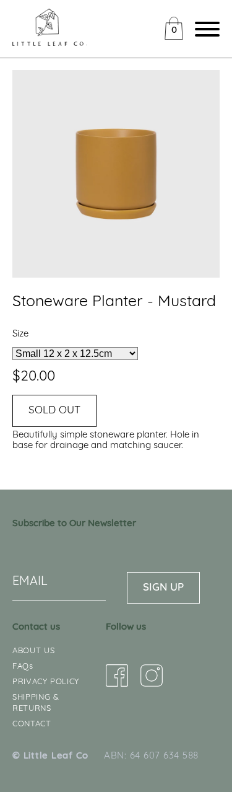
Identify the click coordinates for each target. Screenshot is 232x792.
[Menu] (204, 31)
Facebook (117, 675)
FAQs (22, 666)
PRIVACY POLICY (45, 682)
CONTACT (31, 724)
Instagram (151, 675)
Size (20, 334)
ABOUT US (33, 651)
